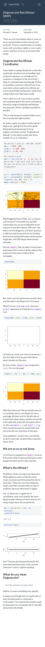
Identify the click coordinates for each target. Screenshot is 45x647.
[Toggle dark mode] (22, 4)
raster (14, 20)
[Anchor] (20, 64)
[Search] (39, 4)
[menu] (5, 4)
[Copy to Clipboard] (41, 506)
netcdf (6, 20)
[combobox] (39, 4)
